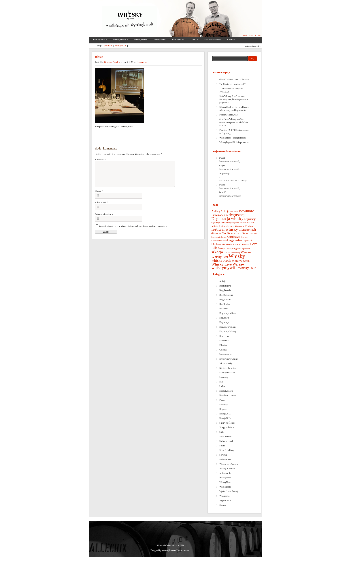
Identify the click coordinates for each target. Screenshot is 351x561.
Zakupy (222, 505)
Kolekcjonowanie (219, 240)
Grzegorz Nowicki (112, 62)
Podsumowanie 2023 (228, 114)
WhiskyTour (247, 268)
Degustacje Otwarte (227, 327)
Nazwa (99, 191)
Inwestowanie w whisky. (230, 161)
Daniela (108, 45)
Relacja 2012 (225, 413)
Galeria (231, 39)
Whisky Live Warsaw (228, 264)
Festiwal (249, 226)
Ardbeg (215, 211)
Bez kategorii (225, 286)
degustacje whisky (219, 223)
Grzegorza (120, 45)
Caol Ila (224, 215)
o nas (251, 35)
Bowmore (246, 211)
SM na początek (226, 441)
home (245, 35)
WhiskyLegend (241, 260)
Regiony (223, 409)
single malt (225, 248)
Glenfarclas (216, 233)
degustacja (237, 215)
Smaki (222, 445)
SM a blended (225, 436)
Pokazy (222, 400)
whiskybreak (221, 260)
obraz (99, 56)
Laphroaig (248, 240)
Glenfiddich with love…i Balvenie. (234, 79)
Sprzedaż (246, 249)
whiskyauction (225, 473)
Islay (223, 237)
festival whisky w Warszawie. (232, 226)
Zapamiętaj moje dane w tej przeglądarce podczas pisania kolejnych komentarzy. (133, 226)
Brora (215, 215)
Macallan (226, 244)
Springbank (236, 248)
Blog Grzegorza (226, 295)
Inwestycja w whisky (228, 359)
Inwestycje (216, 237)
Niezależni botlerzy (227, 395)
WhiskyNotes (160, 39)
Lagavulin (234, 240)
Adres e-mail (101, 202)
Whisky (237, 256)
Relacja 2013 (225, 418)
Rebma (165, 550)
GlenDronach (247, 229)
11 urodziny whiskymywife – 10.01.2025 (232, 90)
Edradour (223, 345)
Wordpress (184, 550)
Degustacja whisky (227, 218)
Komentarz (100, 159)
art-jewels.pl (224, 173)
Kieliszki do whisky (228, 368)
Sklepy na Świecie (227, 423)
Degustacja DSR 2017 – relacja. (233, 180)
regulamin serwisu (253, 46)
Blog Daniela (225, 290)
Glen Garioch (228, 233)
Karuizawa (233, 236)
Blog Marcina (225, 299)
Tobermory (235, 253)
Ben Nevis (234, 212)
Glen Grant (241, 233)
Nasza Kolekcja (226, 391)
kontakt (257, 35)
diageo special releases (237, 222)
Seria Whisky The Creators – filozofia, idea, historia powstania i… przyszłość (235, 99)
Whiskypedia (225, 487)
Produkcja (223, 404)
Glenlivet (253, 233)
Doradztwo (224, 340)
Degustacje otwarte (212, 39)
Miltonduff (235, 244)
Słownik (223, 455)
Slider (221, 432)
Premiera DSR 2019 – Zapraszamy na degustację (234, 131)
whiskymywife (224, 267)
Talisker (226, 252)
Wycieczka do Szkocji (228, 491)
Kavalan (244, 237)
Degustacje (224, 317)
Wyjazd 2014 (225, 500)
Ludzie (222, 386)
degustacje (250, 219)
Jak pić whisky (225, 363)
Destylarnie (224, 336)
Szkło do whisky (226, 450)
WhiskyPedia (140, 39)
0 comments (142, 62)
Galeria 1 (223, 349)
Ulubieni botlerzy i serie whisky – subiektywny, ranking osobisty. (234, 108)
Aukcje (225, 211)
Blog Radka (224, 304)
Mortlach (246, 245)
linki (221, 381)
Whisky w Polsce (227, 468)
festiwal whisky (224, 229)
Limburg (216, 244)
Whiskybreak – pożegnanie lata (232, 138)
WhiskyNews (225, 477)
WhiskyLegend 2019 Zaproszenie (233, 142)
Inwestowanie (225, 354)
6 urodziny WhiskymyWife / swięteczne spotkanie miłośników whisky (233, 122)
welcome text (225, 459)
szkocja (217, 252)
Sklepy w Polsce (226, 427)
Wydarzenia (224, 496)
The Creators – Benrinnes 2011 (232, 84)
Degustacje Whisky (227, 331)
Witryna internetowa (104, 214)
